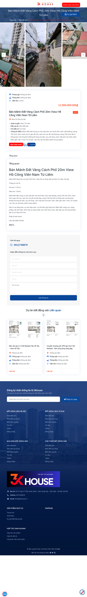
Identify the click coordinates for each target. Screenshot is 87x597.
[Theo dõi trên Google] (54, 553)
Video (9, 428)
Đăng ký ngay (71, 399)
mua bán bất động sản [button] (17, 441)
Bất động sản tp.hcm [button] (54, 411)
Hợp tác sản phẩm (13, 533)
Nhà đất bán (11, 416)
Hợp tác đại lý (12, 536)
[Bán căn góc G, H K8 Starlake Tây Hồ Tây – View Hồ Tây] (24, 331)
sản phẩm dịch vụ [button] (15, 508)
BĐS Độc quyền (12, 422)
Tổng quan (13, 156)
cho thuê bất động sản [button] (56, 441)
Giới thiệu (10, 516)
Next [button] (83, 55)
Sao (58, 549)
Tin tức (9, 425)
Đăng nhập (11, 432)
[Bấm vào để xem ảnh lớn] (43, 55)
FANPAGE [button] (49, 508)
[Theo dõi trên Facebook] (50, 553)
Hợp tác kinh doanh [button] (16, 529)
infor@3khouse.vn (18, 499)
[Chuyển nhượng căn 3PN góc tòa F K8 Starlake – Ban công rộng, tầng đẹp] (62, 331)
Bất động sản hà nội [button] (16, 411)
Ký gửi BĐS (72, 14)
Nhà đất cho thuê (13, 419)
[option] (43, 55)
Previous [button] (4, 55)
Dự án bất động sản (43, 310)
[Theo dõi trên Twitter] (52, 553)
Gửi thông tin (43, 298)
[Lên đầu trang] (4, 588)
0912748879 (21, 244)
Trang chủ (10, 513)
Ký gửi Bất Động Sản (14, 519)
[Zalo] (25, 144)
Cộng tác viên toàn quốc (16, 539)
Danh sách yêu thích (71, 5)
